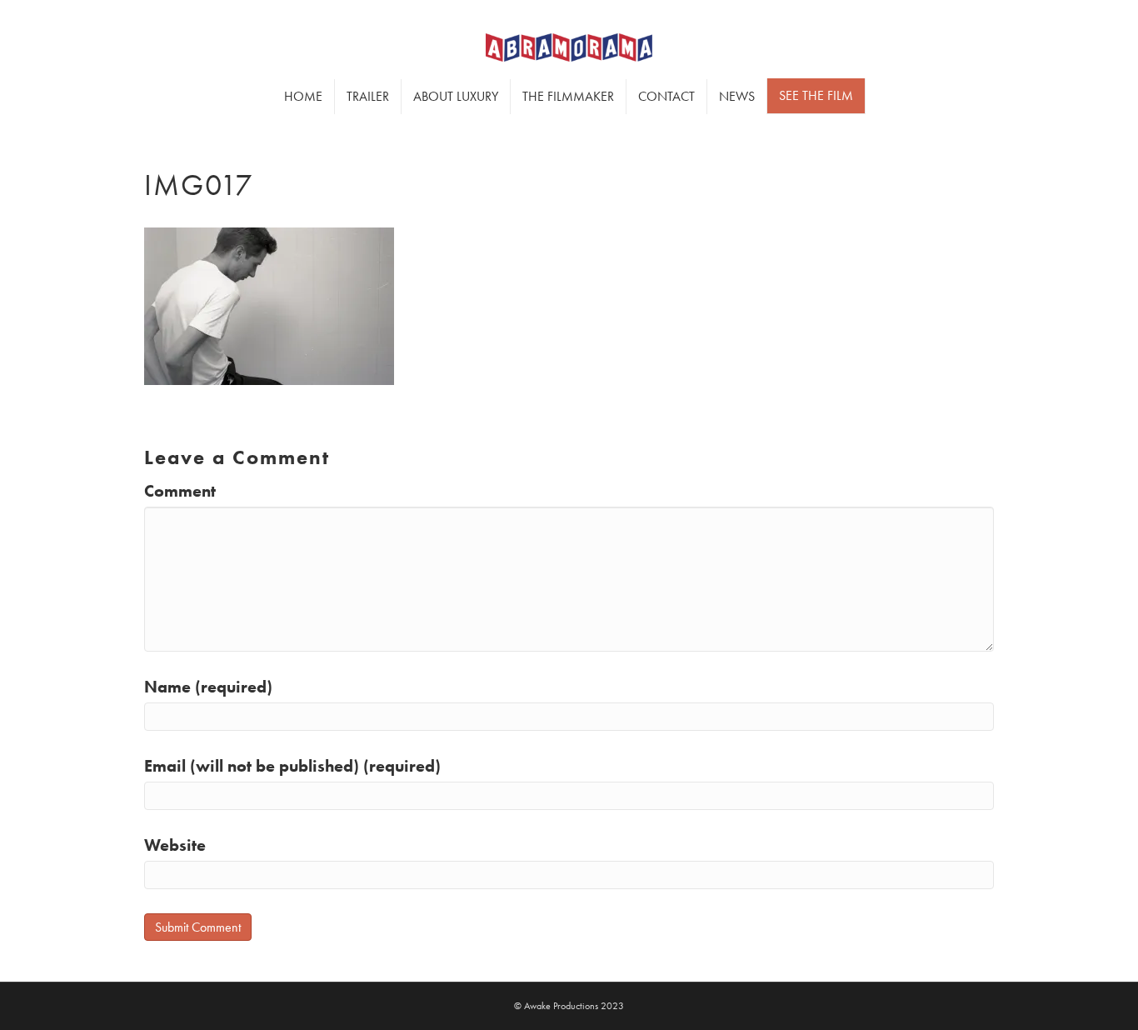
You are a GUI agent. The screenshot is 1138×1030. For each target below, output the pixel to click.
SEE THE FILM (816, 95)
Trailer (368, 96)
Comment (180, 491)
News (737, 96)
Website (175, 845)
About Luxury (455, 96)
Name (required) (208, 687)
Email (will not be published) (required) (292, 766)
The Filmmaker (568, 96)
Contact (666, 96)
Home (303, 96)
